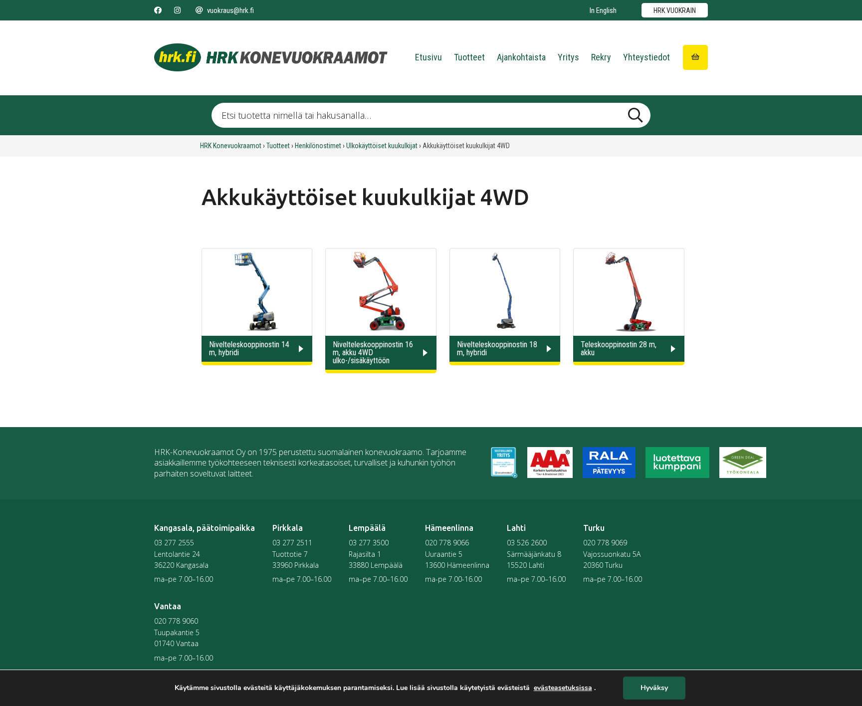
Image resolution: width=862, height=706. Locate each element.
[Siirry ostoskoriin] (695, 57)
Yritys (568, 57)
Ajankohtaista (521, 57)
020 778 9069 (605, 542)
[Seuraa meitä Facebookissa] (158, 10)
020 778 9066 (447, 542)
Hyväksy (654, 688)
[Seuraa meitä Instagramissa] (177, 10)
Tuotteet (469, 57)
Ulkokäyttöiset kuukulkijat (382, 146)
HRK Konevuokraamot (230, 146)
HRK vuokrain (674, 10)
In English (603, 10)
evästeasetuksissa (563, 688)
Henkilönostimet (318, 146)
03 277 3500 (369, 542)
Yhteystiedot (646, 57)
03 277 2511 (292, 542)
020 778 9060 (176, 621)
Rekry (601, 57)
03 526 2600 (527, 542)
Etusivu (428, 57)
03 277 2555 (174, 542)
